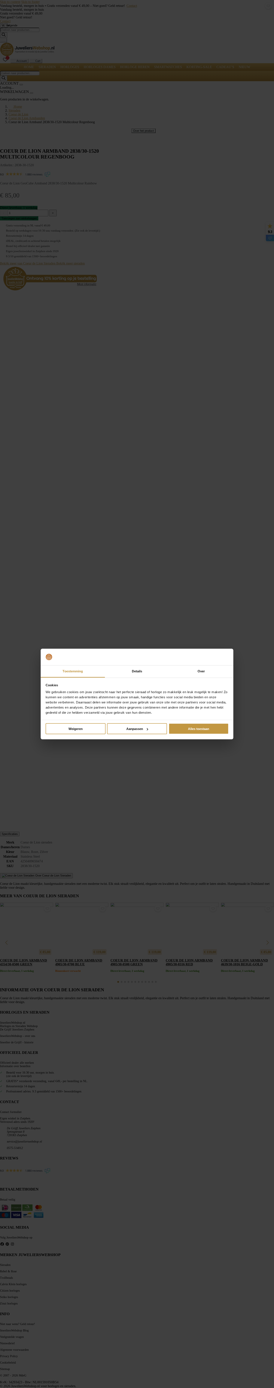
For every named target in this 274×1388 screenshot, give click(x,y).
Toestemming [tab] (73, 671)
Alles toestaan (198, 729)
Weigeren (75, 729)
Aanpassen (134, 729)
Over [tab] (201, 671)
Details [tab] (137, 671)
